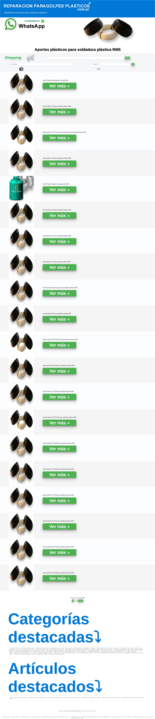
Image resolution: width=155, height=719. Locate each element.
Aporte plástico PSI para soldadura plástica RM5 (56, 261)
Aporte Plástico (6, 716)
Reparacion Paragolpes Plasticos (90, 716)
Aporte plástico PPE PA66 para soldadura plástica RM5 (59, 365)
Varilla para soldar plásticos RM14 (39, 654)
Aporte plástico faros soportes (57, 649)
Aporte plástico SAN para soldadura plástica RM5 (57, 210)
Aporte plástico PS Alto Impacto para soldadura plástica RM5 (60, 287)
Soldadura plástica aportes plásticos (18, 697)
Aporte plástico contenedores (126, 648)
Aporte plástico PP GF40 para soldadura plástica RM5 (58, 495)
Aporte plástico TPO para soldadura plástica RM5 (57, 106)
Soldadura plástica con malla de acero (37, 697)
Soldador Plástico (36, 716)
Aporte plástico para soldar (48, 716)
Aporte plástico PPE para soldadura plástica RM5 (57, 313)
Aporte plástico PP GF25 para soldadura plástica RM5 (58, 547)
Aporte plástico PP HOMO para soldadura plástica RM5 (58, 443)
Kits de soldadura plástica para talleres (43, 652)
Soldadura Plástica (115, 716)
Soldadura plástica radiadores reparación (111, 697)
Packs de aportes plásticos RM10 (85, 652)
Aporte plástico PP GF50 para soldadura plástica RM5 (58, 469)
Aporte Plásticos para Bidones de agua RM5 (55, 80)
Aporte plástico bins (101, 648)
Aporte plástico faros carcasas (27, 649)
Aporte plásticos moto (132, 650)
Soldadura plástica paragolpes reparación (91, 697)
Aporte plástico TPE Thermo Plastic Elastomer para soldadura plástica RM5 (64, 132)
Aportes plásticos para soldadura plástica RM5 (112, 651)
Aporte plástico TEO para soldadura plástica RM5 (57, 158)
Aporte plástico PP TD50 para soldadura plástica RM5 (58, 391)
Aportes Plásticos (16, 716)
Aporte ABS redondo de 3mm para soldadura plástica (48, 648)
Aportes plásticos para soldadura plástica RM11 (65, 651)
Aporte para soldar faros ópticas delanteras (72, 648)
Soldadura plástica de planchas (54, 697)
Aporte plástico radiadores (94, 650)
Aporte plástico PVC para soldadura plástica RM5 (57, 235)
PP (123, 716)
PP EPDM (128, 716)
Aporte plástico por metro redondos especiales (75, 650)
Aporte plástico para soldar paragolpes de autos (101, 649)
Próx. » (81, 600)
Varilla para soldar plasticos (139, 716)
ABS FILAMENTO (104, 716)
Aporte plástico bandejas (89, 648)
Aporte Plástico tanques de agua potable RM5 (56, 184)
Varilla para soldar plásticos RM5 (56, 654)
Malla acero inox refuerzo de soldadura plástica (64, 652)
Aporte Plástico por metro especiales (54, 650)
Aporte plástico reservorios (107, 650)
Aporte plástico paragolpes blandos (121, 649)
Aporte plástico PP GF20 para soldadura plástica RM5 (58, 572)
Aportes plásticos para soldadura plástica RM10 (41, 651)
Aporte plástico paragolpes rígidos (23, 650)
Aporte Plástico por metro (39, 650)
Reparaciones (113, 652)
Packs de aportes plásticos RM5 (101, 652)
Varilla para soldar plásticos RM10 (22, 654)
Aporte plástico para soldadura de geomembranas (77, 649)
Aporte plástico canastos (113, 648)
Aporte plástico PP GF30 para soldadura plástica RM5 (58, 521)
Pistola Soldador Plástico (62, 716)
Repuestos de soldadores (124, 652)
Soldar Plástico (25, 716)
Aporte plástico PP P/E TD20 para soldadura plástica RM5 (59, 417)
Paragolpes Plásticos (76, 716)
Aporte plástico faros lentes (42, 649)
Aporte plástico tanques (120, 650)
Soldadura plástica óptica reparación (71, 697)
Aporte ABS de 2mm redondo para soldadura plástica (22, 648)
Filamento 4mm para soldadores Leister (23, 652)
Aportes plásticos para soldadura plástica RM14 (88, 651)
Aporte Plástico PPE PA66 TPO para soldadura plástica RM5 (60, 339)
